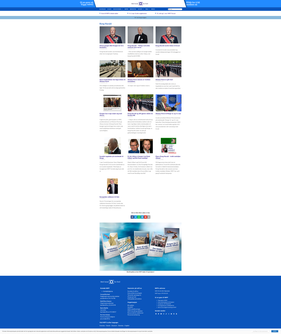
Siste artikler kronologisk (135, 293)
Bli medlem (103, 9)
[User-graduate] (176, 314)
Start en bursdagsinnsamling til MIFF (167, 307)
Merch (153, 9)
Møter (126, 9)
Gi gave (109, 9)
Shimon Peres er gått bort (164, 80)
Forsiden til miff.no (133, 291)
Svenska (102, 325)
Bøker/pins (133, 9)
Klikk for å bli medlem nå (193, 3)
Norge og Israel (132, 297)
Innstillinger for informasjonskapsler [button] (260, 331)
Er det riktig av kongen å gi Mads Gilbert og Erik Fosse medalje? (139, 157)
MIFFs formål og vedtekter (135, 311)
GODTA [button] (274, 331)
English (127, 325)
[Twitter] (158, 314)
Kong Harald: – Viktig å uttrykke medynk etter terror (139, 46)
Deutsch (114, 325)
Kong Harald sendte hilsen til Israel (168, 46)
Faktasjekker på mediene (135, 299)
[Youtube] (161, 314)
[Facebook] (156, 314)
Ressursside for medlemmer (135, 313)
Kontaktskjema (108, 291)
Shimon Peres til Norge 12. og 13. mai (168, 114)
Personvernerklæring (134, 315)
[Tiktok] (166, 314)
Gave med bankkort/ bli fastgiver (166, 302)
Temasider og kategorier (134, 295)
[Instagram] (164, 314)
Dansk (108, 325)
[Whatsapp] (169, 314)
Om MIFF (130, 307)
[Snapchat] (174, 314)
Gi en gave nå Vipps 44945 (86, 3)
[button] (132, 217)
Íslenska (120, 325)
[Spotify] (171, 314)
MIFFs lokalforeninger (134, 309)
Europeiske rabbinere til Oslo (109, 197)
